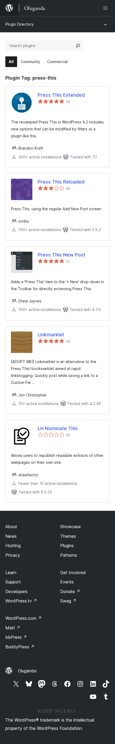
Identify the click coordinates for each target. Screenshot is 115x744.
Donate (70, 591)
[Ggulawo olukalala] (106, 8)
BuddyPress (19, 646)
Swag (68, 600)
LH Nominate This (58, 428)
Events (67, 582)
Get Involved (73, 572)
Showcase (70, 526)
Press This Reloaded (61, 182)
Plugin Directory (19, 24)
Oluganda (27, 670)
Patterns (68, 555)
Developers (16, 591)
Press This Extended (61, 95)
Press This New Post (61, 255)
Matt (12, 627)
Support (13, 582)
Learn (10, 572)
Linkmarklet (51, 334)
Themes (68, 536)
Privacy (12, 555)
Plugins (67, 545)
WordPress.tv (21, 600)
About (11, 526)
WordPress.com (23, 618)
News (11, 536)
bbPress (16, 637)
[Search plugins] (77, 45)
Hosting (13, 545)
